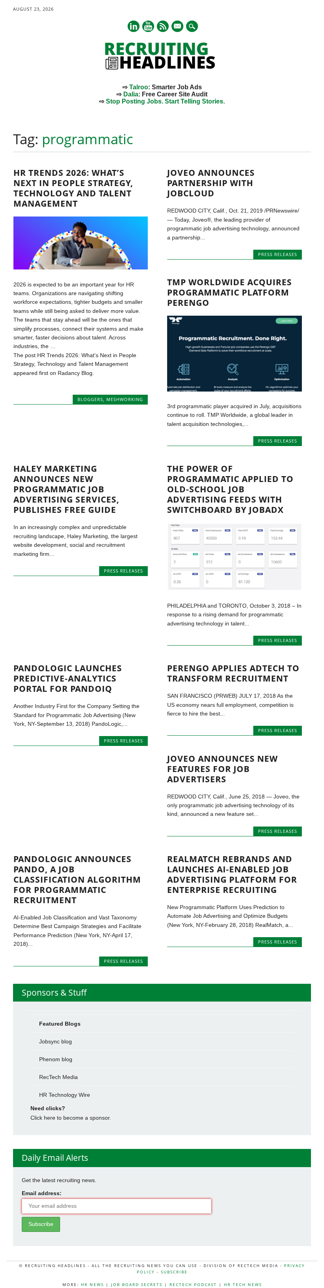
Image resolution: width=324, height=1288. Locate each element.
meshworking (124, 399)
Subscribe (174, 1272)
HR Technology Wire (64, 1095)
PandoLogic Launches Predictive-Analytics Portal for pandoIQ (67, 678)
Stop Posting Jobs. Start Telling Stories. (165, 101)
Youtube (148, 26)
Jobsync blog (55, 1041)
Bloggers (90, 399)
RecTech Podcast (193, 1284)
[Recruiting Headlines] (162, 67)
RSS (163, 26)
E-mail (177, 27)
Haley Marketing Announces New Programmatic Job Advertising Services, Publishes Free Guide (66, 489)
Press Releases (277, 254)
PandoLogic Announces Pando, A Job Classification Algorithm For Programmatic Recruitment (77, 879)
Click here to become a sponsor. (70, 1118)
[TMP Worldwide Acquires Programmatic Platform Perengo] (234, 389)
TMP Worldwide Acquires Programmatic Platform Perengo (229, 292)
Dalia (130, 94)
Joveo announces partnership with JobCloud (211, 183)
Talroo (138, 87)
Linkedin (133, 26)
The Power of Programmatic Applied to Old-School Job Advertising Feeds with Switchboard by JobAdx (230, 489)
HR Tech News (243, 1284)
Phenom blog (55, 1059)
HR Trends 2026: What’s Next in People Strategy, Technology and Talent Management (73, 188)
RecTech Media (58, 1077)
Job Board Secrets (136, 1284)
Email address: (42, 1193)
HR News (92, 1284)
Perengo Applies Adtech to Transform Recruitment (233, 673)
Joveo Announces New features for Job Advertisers (222, 769)
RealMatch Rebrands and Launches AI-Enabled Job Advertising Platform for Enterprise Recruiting (232, 874)
